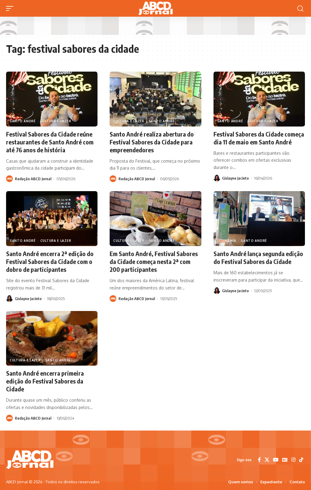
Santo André (23, 121)
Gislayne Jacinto (235, 178)
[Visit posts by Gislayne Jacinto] (217, 178)
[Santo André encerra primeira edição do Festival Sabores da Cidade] (51, 338)
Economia (227, 240)
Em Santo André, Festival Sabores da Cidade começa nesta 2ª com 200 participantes (154, 261)
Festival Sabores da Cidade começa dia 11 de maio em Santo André (259, 138)
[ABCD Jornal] (155, 8)
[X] (267, 460)
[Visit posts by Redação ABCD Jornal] (9, 178)
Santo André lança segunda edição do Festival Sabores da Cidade (258, 257)
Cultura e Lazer (55, 121)
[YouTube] (276, 460)
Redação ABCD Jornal (33, 178)
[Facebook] (259, 460)
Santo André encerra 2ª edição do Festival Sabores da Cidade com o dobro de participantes (50, 261)
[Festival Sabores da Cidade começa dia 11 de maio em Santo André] (259, 99)
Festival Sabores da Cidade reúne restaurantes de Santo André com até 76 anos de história (50, 142)
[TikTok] (301, 460)
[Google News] (285, 460)
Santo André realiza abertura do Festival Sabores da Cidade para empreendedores (152, 142)
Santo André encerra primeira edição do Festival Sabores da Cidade (45, 381)
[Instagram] (293, 460)
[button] (11, 8)
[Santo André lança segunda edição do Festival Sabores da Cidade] (259, 218)
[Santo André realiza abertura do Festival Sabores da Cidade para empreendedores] (155, 99)
